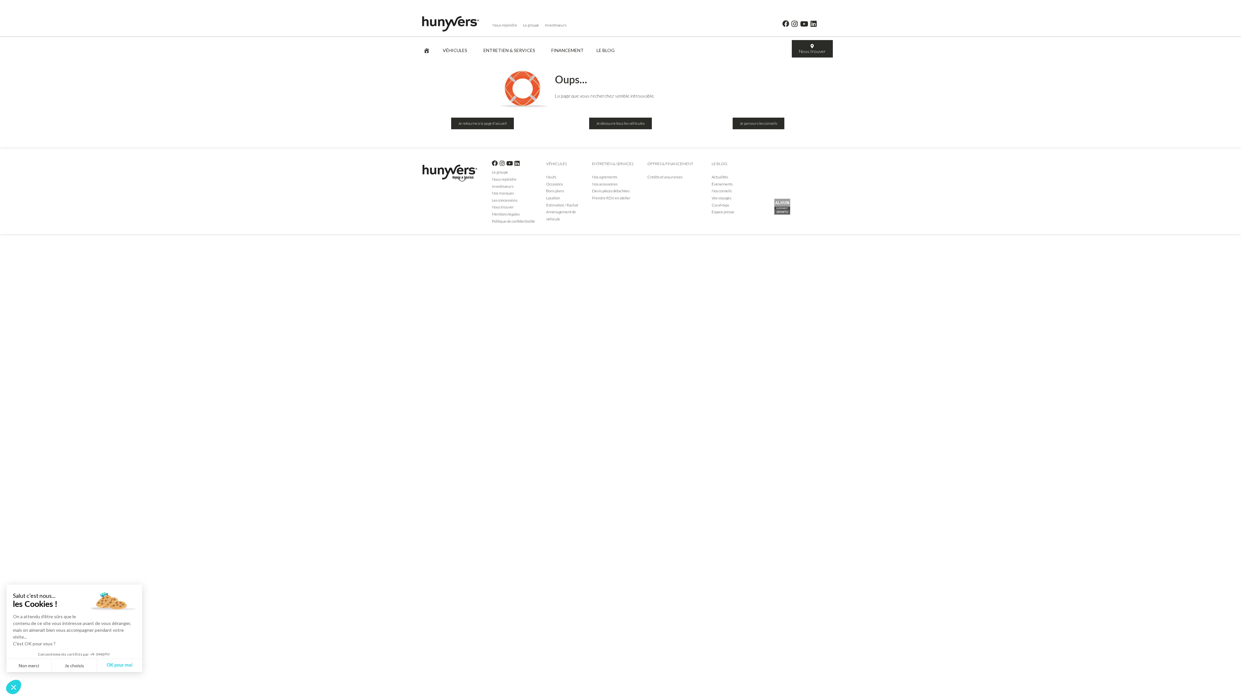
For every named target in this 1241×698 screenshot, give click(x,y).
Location (553, 198)
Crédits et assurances (665, 176)
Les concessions (504, 200)
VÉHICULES (455, 50)
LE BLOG (606, 50)
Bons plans (555, 190)
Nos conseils (722, 190)
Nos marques (503, 193)
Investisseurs (556, 25)
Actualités (720, 176)
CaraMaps (720, 205)
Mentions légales (506, 214)
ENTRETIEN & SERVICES (509, 50)
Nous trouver (503, 207)
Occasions (554, 184)
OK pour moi (120, 665)
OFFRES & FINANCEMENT (670, 163)
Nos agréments (605, 176)
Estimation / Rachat (562, 205)
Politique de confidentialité (513, 221)
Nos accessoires (605, 184)
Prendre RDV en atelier (611, 198)
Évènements (722, 184)
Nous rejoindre (505, 25)
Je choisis (74, 665)
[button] (13, 687)
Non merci (29, 665)
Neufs (551, 176)
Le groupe (531, 25)
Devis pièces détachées (611, 190)
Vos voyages (721, 198)
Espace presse (723, 211)
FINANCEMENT (567, 50)
